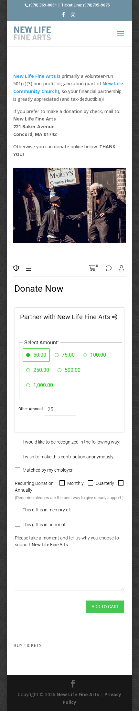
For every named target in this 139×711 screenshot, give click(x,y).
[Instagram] (73, 17)
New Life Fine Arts (78, 694)
